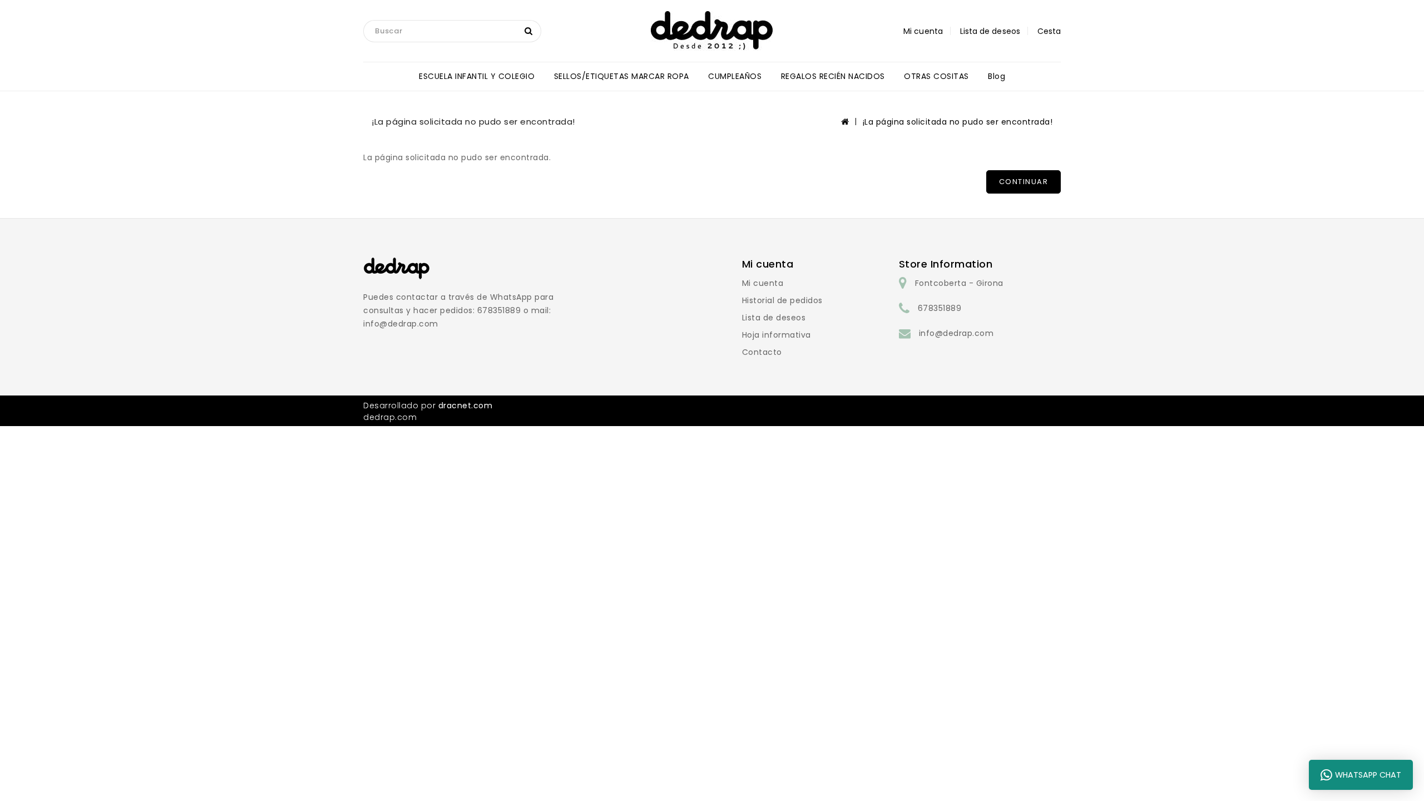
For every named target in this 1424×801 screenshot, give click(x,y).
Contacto (762, 352)
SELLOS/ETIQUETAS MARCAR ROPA (621, 76)
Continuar (1024, 181)
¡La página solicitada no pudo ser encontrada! (958, 121)
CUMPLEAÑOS (735, 76)
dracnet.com (465, 405)
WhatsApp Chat (1368, 774)
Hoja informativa (776, 334)
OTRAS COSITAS (936, 76)
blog (996, 76)
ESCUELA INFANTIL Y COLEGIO (477, 76)
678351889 (940, 308)
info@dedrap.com (956, 333)
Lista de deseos (774, 317)
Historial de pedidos (782, 300)
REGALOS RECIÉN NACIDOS (833, 76)
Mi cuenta (763, 283)
